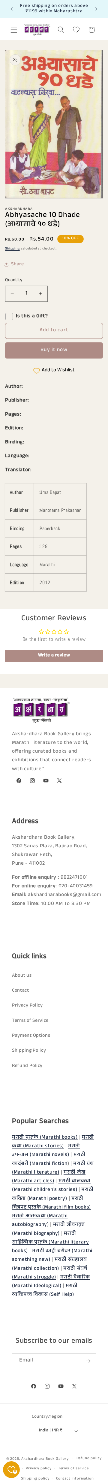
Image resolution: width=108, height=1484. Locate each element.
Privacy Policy (27, 1006)
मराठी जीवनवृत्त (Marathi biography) (48, 1229)
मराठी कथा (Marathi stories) (53, 1142)
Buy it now (54, 350)
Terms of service (73, 1468)
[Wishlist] (76, 29)
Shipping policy (35, 1479)
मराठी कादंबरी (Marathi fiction (49, 1159)
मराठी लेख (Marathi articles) (49, 1177)
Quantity (13, 280)
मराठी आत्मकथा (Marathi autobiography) (40, 1220)
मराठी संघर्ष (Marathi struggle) (49, 1273)
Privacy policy (38, 1468)
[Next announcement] (96, 9)
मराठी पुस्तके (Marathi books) (45, 1138)
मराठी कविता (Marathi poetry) (52, 1194)
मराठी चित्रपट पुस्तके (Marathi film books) (51, 1203)
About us (22, 976)
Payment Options (31, 1036)
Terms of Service (30, 1021)
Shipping (12, 249)
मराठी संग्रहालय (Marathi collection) (49, 1264)
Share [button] (17, 265)
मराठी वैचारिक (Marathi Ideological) (51, 1282)
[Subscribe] (88, 1361)
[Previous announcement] (11, 9)
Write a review (54, 656)
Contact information (75, 1479)
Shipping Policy (29, 1051)
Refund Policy (27, 1066)
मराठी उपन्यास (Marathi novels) (46, 1151)
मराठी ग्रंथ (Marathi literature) (53, 1168)
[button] (14, 29)
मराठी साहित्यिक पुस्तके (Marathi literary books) (50, 1243)
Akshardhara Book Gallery (44, 1459)
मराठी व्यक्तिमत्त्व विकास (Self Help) (45, 1290)
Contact (20, 991)
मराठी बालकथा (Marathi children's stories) (51, 1185)
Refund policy (89, 1458)
